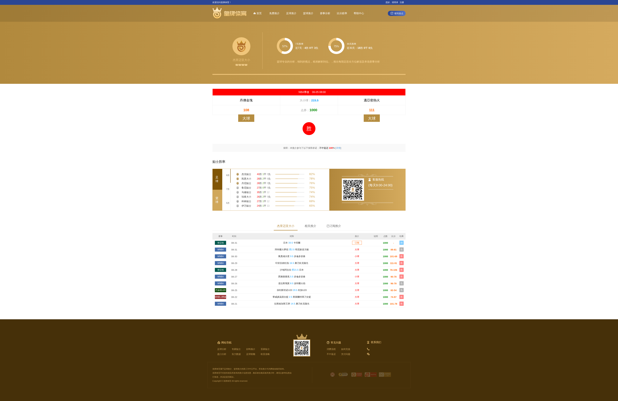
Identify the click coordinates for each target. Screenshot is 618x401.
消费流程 (331, 349)
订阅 (357, 242)
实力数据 (236, 354)
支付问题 (345, 354)
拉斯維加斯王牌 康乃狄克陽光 (291, 303)
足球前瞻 (250, 354)
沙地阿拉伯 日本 (292, 270)
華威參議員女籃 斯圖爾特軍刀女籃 (292, 297)
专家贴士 (236, 349)
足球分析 (221, 349)
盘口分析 (221, 354)
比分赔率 (342, 13)
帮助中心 (359, 13)
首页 (259, 13)
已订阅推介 (334, 226)
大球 (357, 249)
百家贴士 (265, 349)
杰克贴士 (246, 174)
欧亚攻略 (265, 354)
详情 (338, 148)
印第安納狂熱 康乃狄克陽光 (291, 263)
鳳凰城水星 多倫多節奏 (291, 256)
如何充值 (345, 349)
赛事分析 (325, 13)
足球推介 (291, 13)
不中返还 (331, 354)
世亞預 (220, 243)
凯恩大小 (246, 178)
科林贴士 (246, 201)
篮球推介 (308, 13)
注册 (402, 2)
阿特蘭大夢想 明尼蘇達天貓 (292, 249)
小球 (357, 256)
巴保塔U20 (220, 290)
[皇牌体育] (230, 13)
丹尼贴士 (246, 183)
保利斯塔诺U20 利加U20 (292, 290)
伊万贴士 (246, 205)
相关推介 (310, 226)
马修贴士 (246, 192)
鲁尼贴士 (246, 187)
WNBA (220, 249)
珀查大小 (246, 196)
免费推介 (274, 13)
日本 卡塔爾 (291, 242)
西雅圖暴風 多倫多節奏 (291, 276)
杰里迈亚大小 (285, 226)
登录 (396, 2)
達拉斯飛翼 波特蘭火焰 (291, 283)
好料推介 (250, 349)
